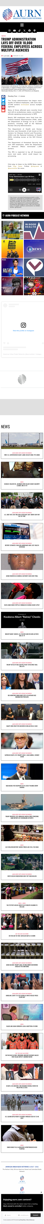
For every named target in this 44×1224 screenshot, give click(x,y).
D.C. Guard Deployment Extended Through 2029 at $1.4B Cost (22, 1117)
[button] (3, 97)
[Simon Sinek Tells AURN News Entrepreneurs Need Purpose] (22, 1133)
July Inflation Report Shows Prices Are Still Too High (22, 847)
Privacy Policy (22, 1219)
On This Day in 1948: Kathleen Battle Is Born (22, 936)
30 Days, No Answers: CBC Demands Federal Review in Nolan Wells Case (22, 1087)
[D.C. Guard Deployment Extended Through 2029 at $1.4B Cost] (22, 1102)
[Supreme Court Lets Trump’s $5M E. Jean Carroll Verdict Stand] (22, 741)
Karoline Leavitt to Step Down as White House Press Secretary (22, 996)
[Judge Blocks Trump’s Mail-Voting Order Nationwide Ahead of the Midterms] (22, 951)
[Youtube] (14, 30)
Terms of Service (30, 1219)
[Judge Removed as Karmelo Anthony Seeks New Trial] (22, 562)
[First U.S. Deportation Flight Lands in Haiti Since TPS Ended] (22, 441)
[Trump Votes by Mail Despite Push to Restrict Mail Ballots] (22, 651)
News (3, 36)
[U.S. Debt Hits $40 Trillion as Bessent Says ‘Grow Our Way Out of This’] (22, 501)
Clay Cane (17, 166)
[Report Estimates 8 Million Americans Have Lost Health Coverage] (22, 531)
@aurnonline (12, 168)
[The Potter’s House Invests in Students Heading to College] (22, 891)
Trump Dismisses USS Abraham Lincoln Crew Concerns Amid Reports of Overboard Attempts (22, 817)
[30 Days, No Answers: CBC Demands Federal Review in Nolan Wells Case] (22, 1072)
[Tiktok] (19, 30)
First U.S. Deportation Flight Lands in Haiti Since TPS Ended (22, 455)
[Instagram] (9, 30)
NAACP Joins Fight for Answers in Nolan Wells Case (22, 726)
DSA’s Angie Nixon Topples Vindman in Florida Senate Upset (22, 605)
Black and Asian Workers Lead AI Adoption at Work (22, 1026)
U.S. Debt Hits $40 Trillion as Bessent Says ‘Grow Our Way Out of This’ (22, 515)
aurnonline (30, 354)
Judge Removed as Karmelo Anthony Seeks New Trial (22, 576)
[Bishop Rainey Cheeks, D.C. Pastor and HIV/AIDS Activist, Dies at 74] (22, 620)
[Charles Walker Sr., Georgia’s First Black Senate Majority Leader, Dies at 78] (22, 470)
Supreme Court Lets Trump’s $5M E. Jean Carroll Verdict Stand (22, 756)
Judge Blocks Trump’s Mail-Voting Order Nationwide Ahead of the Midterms (22, 965)
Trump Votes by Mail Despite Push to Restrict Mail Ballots (22, 665)
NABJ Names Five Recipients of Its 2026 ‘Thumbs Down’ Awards (22, 786)
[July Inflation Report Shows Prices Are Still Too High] (22, 833)
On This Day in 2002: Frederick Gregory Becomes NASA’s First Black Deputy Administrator (22, 1056)
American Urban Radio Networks (14, 354)
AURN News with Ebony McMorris (22, 453)
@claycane (35, 166)
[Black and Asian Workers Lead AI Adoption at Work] (22, 1012)
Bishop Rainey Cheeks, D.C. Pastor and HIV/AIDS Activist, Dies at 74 (22, 635)
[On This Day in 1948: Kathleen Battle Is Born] (22, 922)
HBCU (19, 903)
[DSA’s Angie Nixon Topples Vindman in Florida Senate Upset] (22, 591)
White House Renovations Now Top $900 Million (22, 876)
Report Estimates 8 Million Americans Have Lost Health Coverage (22, 546)
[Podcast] (34, 30)
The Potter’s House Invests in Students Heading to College (22, 906)
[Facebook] (29, 30)
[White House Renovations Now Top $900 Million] (22, 862)
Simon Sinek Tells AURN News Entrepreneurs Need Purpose (22, 1148)
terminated (25, 104)
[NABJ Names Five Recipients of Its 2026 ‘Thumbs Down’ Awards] (22, 772)
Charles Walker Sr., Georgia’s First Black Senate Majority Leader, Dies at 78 (22, 485)
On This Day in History (21, 934)
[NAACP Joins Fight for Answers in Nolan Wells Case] (22, 712)
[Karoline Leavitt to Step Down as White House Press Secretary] (22, 981)
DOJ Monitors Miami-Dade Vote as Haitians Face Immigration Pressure (22, 696)
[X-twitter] (24, 30)
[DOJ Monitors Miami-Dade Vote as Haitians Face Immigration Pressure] (22, 681)
